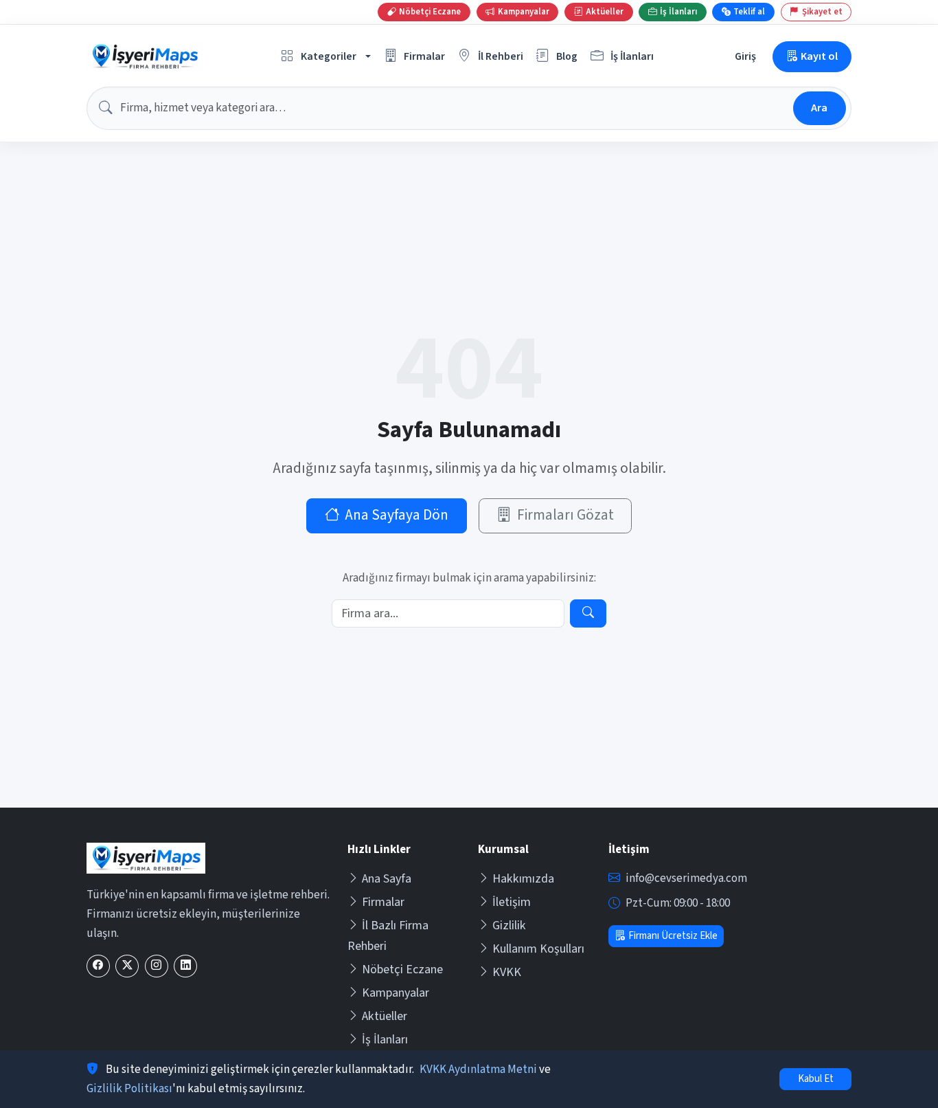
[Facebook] (98, 966)
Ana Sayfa (386, 878)
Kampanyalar (395, 992)
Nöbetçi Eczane (402, 969)
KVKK (506, 972)
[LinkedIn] (185, 966)
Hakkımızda (523, 878)
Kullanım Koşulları (538, 948)
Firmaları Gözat (565, 515)
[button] (326, 56)
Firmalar (383, 902)
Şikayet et (822, 11)
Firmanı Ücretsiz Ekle (673, 936)
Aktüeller (384, 1016)
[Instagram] (156, 966)
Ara (819, 107)
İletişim (511, 902)
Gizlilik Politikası (129, 1089)
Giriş (745, 56)
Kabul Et (816, 1079)
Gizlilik (509, 925)
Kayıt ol (819, 56)
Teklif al (749, 11)
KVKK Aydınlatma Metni (478, 1069)
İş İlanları (385, 1039)
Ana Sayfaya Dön (396, 515)
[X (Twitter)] (127, 966)
